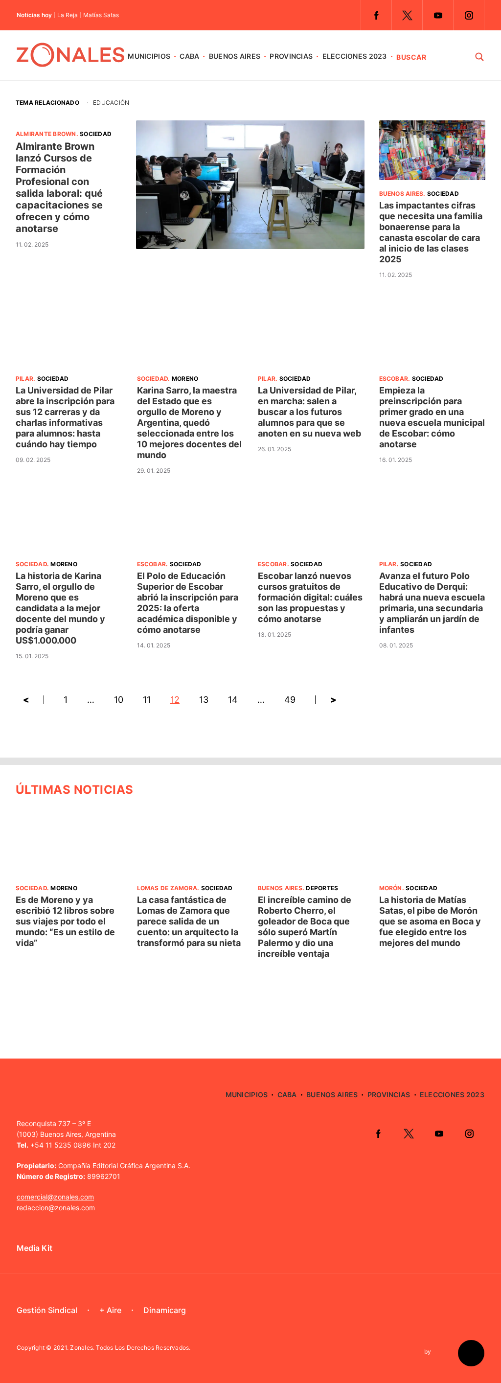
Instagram (468, 15)
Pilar (24, 378)
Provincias (291, 56)
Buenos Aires (234, 56)
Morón (390, 888)
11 (147, 699)
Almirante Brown (46, 134)
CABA (189, 56)
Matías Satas (101, 15)
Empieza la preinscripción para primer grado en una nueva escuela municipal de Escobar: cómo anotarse (432, 417)
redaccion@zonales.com (56, 1207)
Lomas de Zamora (167, 888)
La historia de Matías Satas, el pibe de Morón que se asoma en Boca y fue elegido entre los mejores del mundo (430, 921)
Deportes (322, 888)
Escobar (394, 378)
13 (203, 699)
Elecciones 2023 (354, 56)
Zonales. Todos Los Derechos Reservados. (130, 1347)
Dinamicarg (164, 1310)
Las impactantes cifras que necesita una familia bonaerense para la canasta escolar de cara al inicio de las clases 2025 (430, 232)
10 (118, 699)
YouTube (438, 15)
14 (233, 699)
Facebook (376, 15)
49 (290, 699)
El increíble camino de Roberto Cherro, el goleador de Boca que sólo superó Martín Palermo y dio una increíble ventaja (304, 927)
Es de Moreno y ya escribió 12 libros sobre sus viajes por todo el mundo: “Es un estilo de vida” (65, 921)
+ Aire (110, 1310)
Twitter (407, 15)
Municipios (149, 56)
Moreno (185, 378)
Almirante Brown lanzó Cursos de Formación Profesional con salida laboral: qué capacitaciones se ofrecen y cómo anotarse (59, 187)
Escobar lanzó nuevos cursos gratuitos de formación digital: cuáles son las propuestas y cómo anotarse (310, 597)
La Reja (67, 15)
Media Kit (34, 1248)
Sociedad (96, 134)
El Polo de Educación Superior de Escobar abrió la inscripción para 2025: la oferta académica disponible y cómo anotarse (187, 603)
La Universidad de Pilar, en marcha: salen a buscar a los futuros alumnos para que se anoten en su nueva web (309, 411)
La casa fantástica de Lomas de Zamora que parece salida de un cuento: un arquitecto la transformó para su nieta (189, 921)
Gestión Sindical (47, 1310)
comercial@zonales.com (55, 1197)
